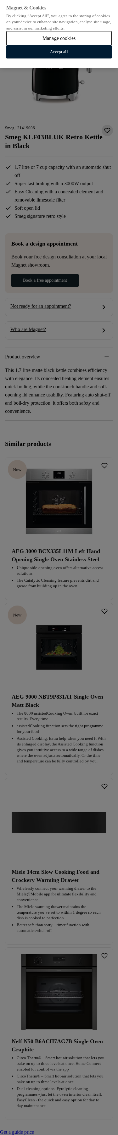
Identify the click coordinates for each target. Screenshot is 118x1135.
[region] (59, 34)
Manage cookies (59, 38)
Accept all (59, 51)
